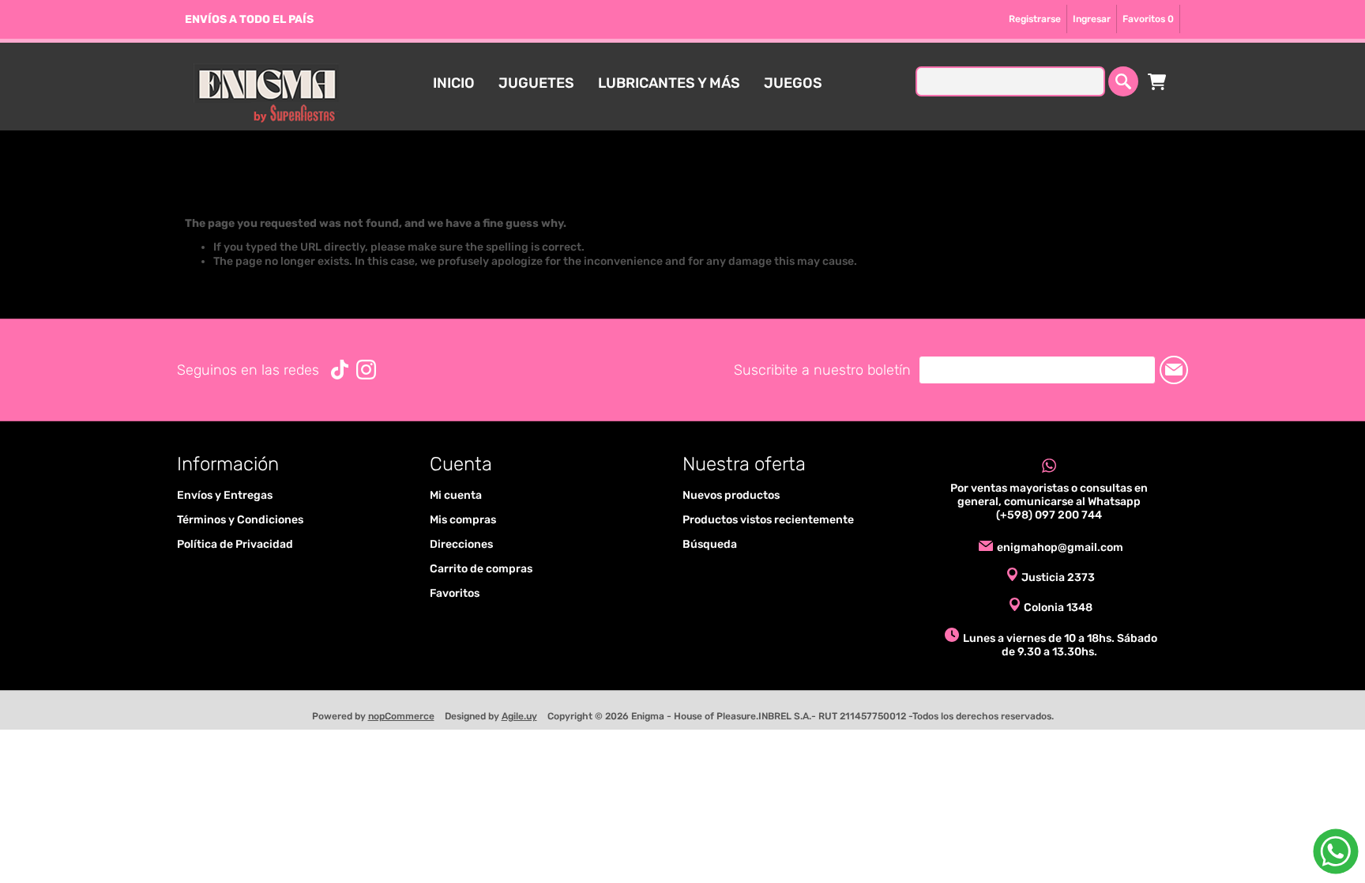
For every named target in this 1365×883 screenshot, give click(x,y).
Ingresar (1092, 19)
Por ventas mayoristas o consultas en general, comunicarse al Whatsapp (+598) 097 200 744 (1049, 501)
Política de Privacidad (235, 544)
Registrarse (1035, 19)
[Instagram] (366, 369)
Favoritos (454, 593)
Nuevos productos (731, 495)
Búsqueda (709, 544)
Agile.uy (519, 716)
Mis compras (463, 519)
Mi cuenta (456, 495)
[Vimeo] (339, 369)
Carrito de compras (1157, 81)
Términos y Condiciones (240, 519)
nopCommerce (401, 716)
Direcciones (461, 544)
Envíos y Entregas (225, 495)
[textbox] (1010, 81)
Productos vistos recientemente (768, 519)
